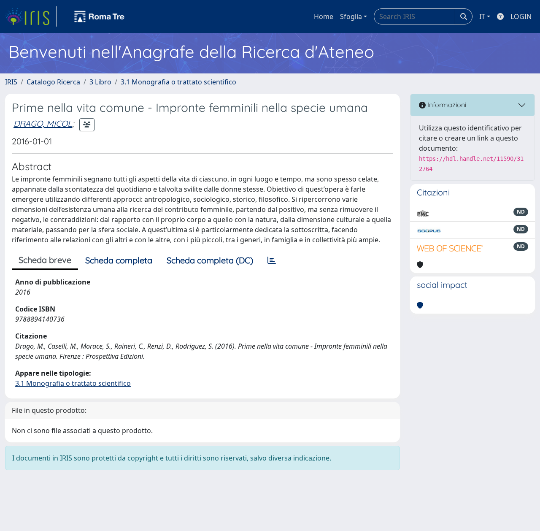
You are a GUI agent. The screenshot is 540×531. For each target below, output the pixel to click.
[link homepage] (31, 16)
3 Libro (100, 82)
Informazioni (446, 104)
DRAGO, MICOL (43, 123)
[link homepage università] (99, 16)
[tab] (271, 260)
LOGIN (521, 16)
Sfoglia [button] (351, 16)
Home (323, 16)
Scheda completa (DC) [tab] (210, 260)
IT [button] (482, 16)
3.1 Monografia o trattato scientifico (178, 82)
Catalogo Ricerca (53, 82)
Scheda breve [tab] (45, 260)
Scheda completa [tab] (118, 260)
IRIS (11, 82)
